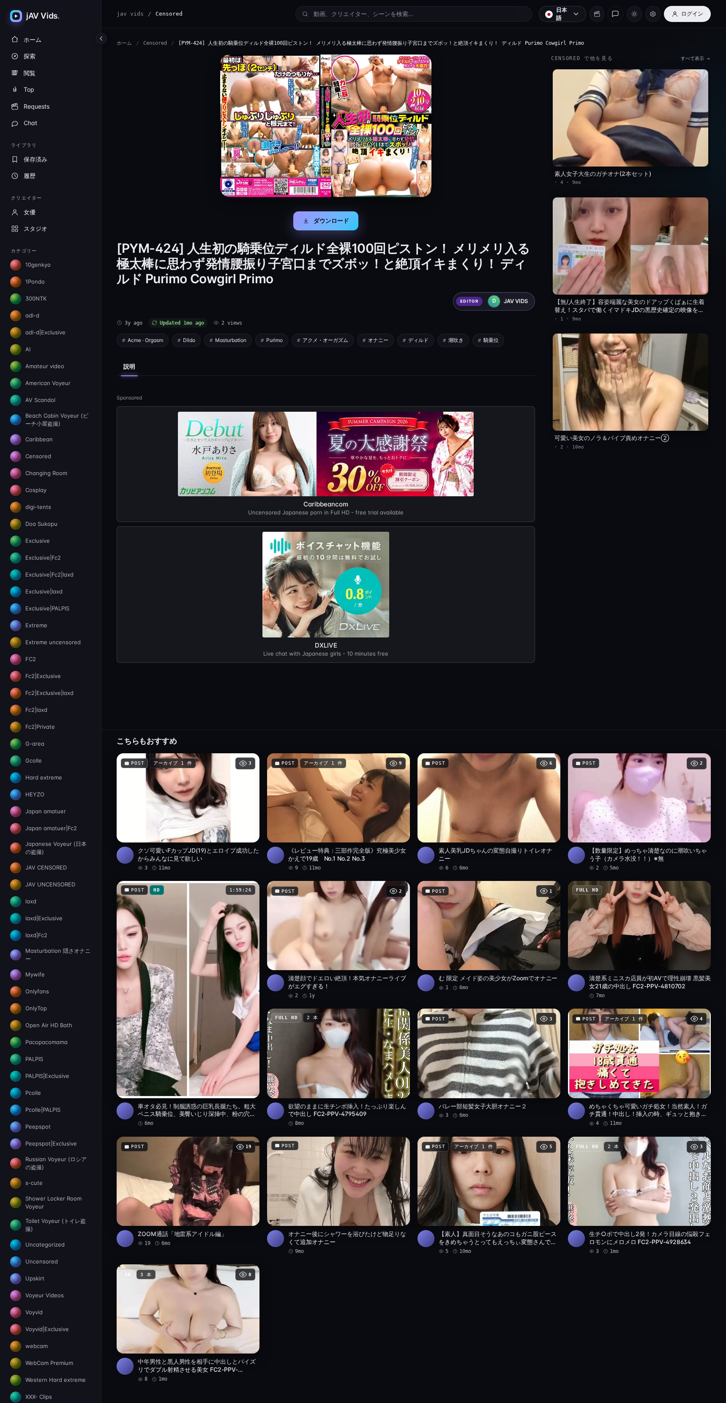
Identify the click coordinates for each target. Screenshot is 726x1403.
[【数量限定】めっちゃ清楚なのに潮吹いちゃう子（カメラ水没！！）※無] (639, 812)
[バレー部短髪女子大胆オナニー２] (489, 1064)
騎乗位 (491, 340)
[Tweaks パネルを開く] (652, 14)
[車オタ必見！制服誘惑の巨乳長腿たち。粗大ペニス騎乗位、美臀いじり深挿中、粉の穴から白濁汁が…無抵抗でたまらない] (188, 1004)
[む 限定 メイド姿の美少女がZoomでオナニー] (489, 936)
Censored (155, 43)
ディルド (418, 340)
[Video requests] (597, 14)
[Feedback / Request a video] (615, 14)
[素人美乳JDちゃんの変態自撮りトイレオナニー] (489, 812)
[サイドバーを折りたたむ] (101, 38)
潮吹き (456, 340)
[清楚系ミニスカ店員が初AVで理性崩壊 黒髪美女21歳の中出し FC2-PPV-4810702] (639, 940)
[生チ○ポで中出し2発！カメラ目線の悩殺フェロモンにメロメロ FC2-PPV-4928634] (639, 1196)
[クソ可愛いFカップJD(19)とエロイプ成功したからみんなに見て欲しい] (188, 812)
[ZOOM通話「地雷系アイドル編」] (188, 1192)
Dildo (189, 340)
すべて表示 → (695, 58)
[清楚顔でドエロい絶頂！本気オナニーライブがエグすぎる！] (338, 940)
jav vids (130, 14)
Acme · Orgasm (145, 340)
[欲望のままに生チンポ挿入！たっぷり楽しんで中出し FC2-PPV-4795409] (338, 1068)
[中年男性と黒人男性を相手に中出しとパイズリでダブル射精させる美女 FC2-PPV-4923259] (188, 1323)
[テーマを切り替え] (634, 14)
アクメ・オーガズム (325, 340)
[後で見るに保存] (248, 762)
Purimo (274, 340)
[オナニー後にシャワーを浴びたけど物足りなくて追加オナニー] (338, 1196)
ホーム (124, 43)
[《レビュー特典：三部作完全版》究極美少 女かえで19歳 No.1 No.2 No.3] (338, 812)
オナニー (378, 340)
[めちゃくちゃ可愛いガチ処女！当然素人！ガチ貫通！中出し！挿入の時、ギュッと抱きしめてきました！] (639, 1068)
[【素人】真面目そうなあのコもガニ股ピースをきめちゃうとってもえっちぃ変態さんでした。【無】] (489, 1196)
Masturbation (230, 340)
